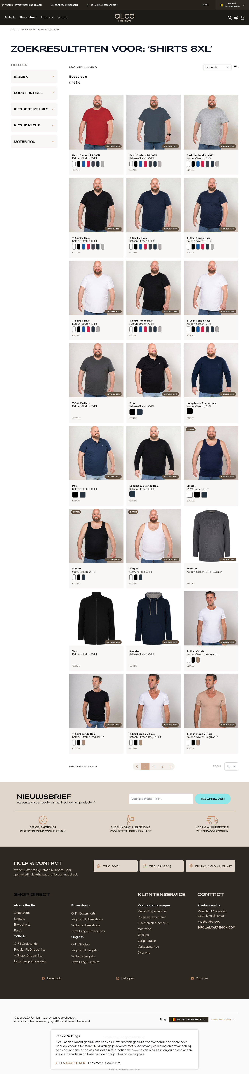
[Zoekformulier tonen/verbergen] (230, 17)
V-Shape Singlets (83, 956)
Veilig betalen (147, 941)
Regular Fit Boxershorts (87, 919)
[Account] (236, 17)
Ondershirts (22, 913)
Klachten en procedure (153, 923)
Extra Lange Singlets (85, 962)
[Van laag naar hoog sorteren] (236, 67)
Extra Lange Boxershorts (88, 931)
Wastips (143, 935)
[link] (137, 766)
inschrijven (213, 799)
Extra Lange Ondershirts (30, 961)
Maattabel (145, 929)
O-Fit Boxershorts (83, 913)
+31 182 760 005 (208, 921)
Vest (75, 651)
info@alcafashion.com (216, 927)
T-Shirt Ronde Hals (198, 238)
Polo (132, 403)
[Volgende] (170, 766)
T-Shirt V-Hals (81, 238)
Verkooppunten (148, 946)
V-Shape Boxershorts (85, 925)
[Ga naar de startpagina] (124, 18)
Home (14, 30)
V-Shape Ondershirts (28, 955)
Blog (163, 1019)
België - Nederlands (232, 5)
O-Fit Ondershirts (26, 943)
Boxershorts (22, 924)
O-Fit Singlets (80, 944)
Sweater (192, 568)
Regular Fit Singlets (84, 950)
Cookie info (113, 1063)
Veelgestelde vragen (154, 905)
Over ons (144, 952)
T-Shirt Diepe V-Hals (142, 734)
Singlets (19, 918)
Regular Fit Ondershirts (29, 949)
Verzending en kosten (152, 911)
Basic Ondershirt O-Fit (86, 155)
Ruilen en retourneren (152, 917)
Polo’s (18, 930)
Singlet (191, 486)
